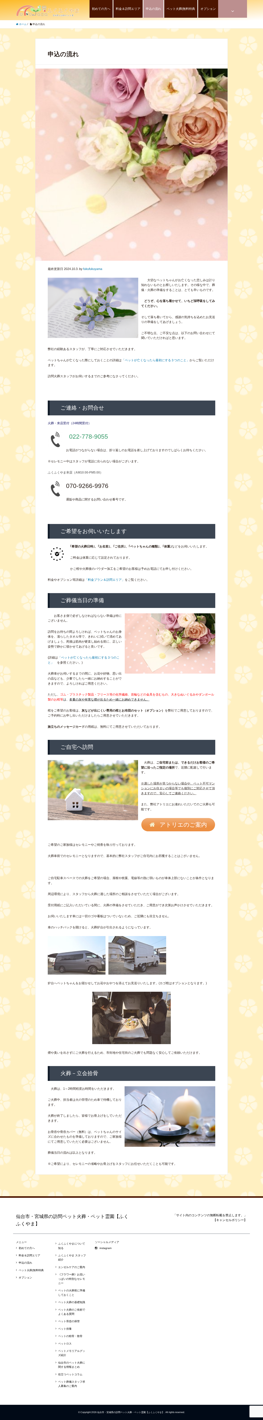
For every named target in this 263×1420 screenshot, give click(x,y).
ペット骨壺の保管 (69, 1321)
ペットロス (65, 1343)
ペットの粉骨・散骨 (70, 1336)
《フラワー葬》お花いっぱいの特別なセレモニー (71, 1279)
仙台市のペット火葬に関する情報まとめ (71, 1364)
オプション (208, 8)
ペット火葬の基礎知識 (71, 1302)
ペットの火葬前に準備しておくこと (71, 1292)
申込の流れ (153, 8)
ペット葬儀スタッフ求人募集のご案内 (71, 1383)
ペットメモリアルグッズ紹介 (71, 1353)
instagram (106, 1248)
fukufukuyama (92, 269)
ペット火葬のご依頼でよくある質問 (71, 1311)
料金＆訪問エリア (128, 8)
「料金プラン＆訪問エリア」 (105, 579)
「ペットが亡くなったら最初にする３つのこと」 (155, 360)
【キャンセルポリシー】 (230, 1220)
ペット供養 (65, 1328)
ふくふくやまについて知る (71, 1245)
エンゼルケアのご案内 (71, 1267)
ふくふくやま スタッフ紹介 (72, 1257)
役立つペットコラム (70, 1374)
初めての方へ (101, 8)
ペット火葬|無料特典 (181, 8)
